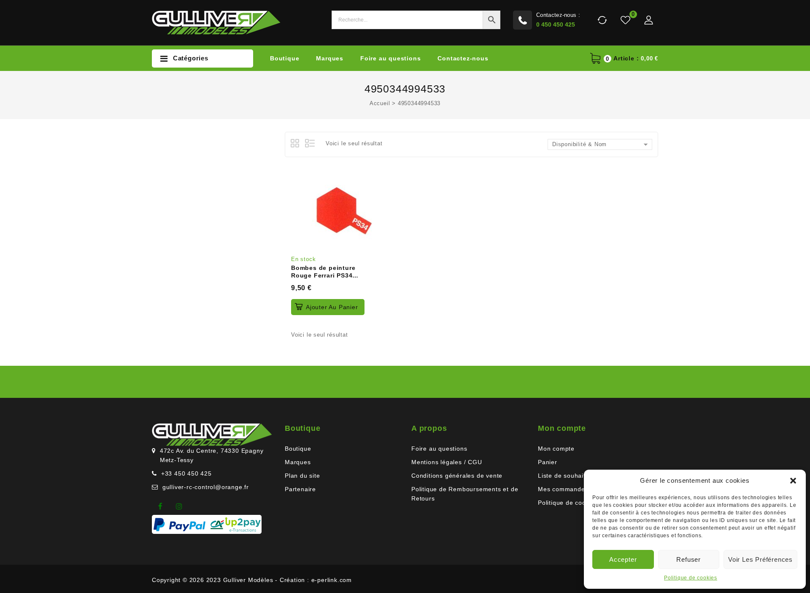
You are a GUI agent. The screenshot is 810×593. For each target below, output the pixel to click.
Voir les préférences (760, 559)
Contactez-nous (462, 58)
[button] (793, 480)
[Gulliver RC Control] (216, 22)
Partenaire (300, 489)
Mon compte (556, 448)
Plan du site (302, 475)
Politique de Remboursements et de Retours (464, 494)
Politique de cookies (690, 578)
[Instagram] (179, 506)
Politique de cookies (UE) (575, 502)
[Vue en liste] (310, 144)
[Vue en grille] (296, 144)
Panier (547, 462)
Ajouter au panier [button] (332, 307)
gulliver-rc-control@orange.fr (205, 487)
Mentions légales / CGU (446, 462)
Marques (329, 58)
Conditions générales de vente (456, 475)
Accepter (623, 559)
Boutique (284, 58)
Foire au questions (390, 58)
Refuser (688, 559)
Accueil (380, 103)
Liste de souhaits (563, 475)
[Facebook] (160, 506)
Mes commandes (563, 489)
